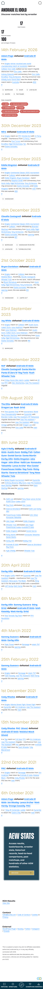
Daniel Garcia (15, 455)
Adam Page (7, 55)
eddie (21, 108)
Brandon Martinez (10, 335)
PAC (18, 728)
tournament (34, 172)
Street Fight (30, 704)
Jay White (6, 320)
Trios (6, 411)
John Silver (14, 462)
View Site (6, 903)
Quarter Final (13, 411)
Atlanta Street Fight (18, 704)
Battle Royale (10, 480)
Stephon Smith (17, 180)
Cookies (35, 914)
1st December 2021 (18, 690)
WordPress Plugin (9, 928)
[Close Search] (40, 3)
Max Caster (33, 465)
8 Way (7, 380)
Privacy (5, 917)
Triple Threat (9, 644)
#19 (27, 290)
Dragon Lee (7, 407)
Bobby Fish (27, 452)
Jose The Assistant (32, 383)
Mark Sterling (6, 485)
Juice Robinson (17, 327)
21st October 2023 (18, 260)
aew (6, 104)
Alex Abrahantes (18, 383)
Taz (24, 144)
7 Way (7, 810)
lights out (23, 298)
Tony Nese (34, 472)
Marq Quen (13, 581)
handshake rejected (27, 245)
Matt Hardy (18, 586)
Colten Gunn (6, 327)
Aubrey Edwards (7, 74)
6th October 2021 (17, 793)
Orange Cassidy (17, 805)
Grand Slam (15, 79)
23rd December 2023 (21, 159)
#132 (34, 82)
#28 (16, 191)
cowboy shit (9, 108)
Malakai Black (6, 276)
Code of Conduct (23, 914)
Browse (14, 873)
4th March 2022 (16, 630)
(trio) (22, 407)
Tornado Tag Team (15, 615)
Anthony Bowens (11, 483)
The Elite (5, 404)
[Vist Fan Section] (36, 3)
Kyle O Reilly (7, 448)
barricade (9, 90)
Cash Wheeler (23, 747)
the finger (20, 94)
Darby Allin (7, 459)
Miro (3, 131)
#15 (29, 340)
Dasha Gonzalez (11, 146)
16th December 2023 (20, 210)
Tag (6, 739)
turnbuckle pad (25, 249)
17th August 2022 (17, 398)
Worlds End (26, 136)
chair (21, 90)
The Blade (22, 581)
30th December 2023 (21, 125)
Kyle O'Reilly (10, 550)
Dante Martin (29, 369)
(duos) (24, 728)
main (34, 188)
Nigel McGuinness (16, 144)
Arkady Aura (6, 79)
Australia (15, 82)
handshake (9, 199)
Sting (37, 581)
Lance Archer (19, 465)
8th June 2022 (14, 442)
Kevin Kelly (5, 183)
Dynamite (28, 414)
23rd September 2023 (16, 311)
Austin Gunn (33, 324)
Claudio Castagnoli (11, 216)
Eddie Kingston (9, 165)
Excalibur (4, 77)
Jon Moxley (13, 802)
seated (7, 94)
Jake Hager (10, 521)
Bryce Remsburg (10, 282)
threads (6, 931)
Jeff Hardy (9, 586)
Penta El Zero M (9, 372)
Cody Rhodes (8, 696)
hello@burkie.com (9, 914)
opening (31, 234)
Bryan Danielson (10, 266)
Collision (4, 69)
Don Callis (12, 69)
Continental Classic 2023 (20, 172)
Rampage (25, 644)
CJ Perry (38, 136)
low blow (33, 90)
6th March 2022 (16, 598)
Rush (31, 372)
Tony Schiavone (15, 77)
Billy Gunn (22, 483)
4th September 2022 (20, 359)
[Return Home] (3, 3)
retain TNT (36, 644)
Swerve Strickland (19, 472)
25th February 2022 (19, 659)
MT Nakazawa (33, 417)
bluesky (20, 928)
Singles (7, 63)
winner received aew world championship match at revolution (16, 64)
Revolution (5, 618)
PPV (20, 136)
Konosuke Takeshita (13, 517)
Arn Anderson (20, 707)
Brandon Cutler (7, 417)
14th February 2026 (19, 49)
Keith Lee (25, 462)
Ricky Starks (11, 534)
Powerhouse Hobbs (11, 469)
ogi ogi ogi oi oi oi (11, 111)
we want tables (10, 115)
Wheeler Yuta (6, 279)
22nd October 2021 (18, 762)
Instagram (36, 928)
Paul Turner (15, 141)
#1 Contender (15, 810)
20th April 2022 (15, 565)
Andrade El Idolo (25, 131)
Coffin (13, 575)
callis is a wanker (20, 104)
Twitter (27, 928)
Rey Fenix (23, 372)
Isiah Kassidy (10, 675)
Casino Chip (16, 812)
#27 (16, 237)
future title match (16, 380)
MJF (3, 365)
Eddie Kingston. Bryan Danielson (17, 178)
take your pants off (31, 111)
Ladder (26, 380)
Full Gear (18, 739)
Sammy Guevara (22, 604)
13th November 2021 (20, 722)
